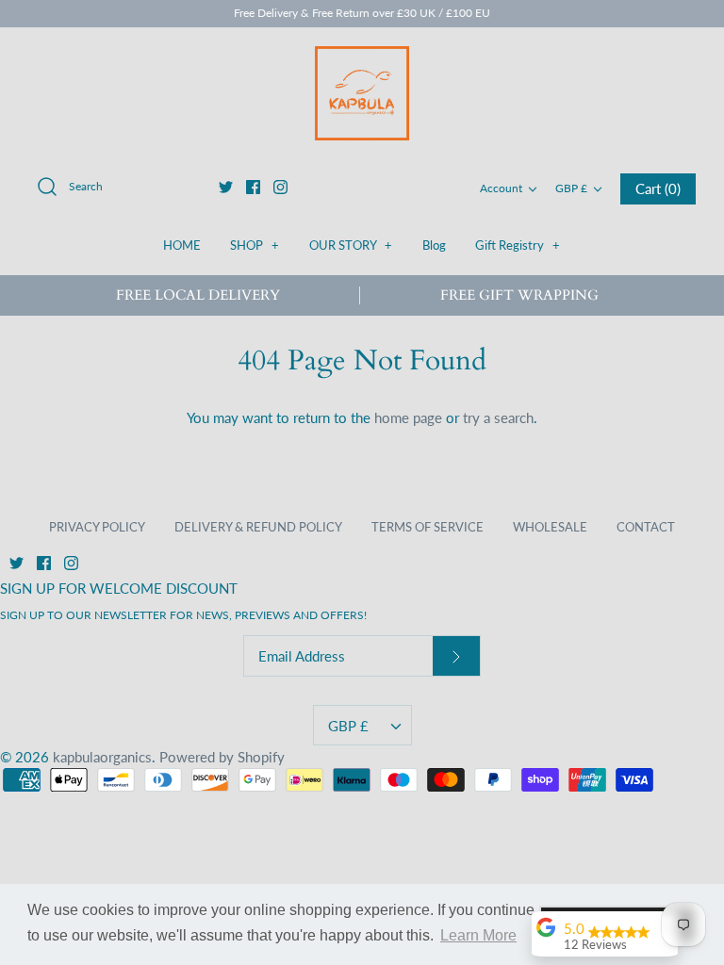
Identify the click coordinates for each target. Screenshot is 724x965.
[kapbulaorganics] (362, 93)
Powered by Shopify (222, 756)
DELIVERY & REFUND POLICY (258, 526)
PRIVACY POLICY (97, 526)
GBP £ (571, 188)
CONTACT (646, 526)
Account (501, 188)
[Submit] (456, 656)
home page (408, 417)
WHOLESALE (550, 526)
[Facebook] (253, 187)
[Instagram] (280, 187)
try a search (498, 417)
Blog (434, 245)
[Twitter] (226, 187)
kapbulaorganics (102, 756)
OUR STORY (350, 245)
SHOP (254, 245)
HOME (182, 245)
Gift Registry (517, 245)
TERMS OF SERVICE (427, 526)
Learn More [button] (478, 935)
